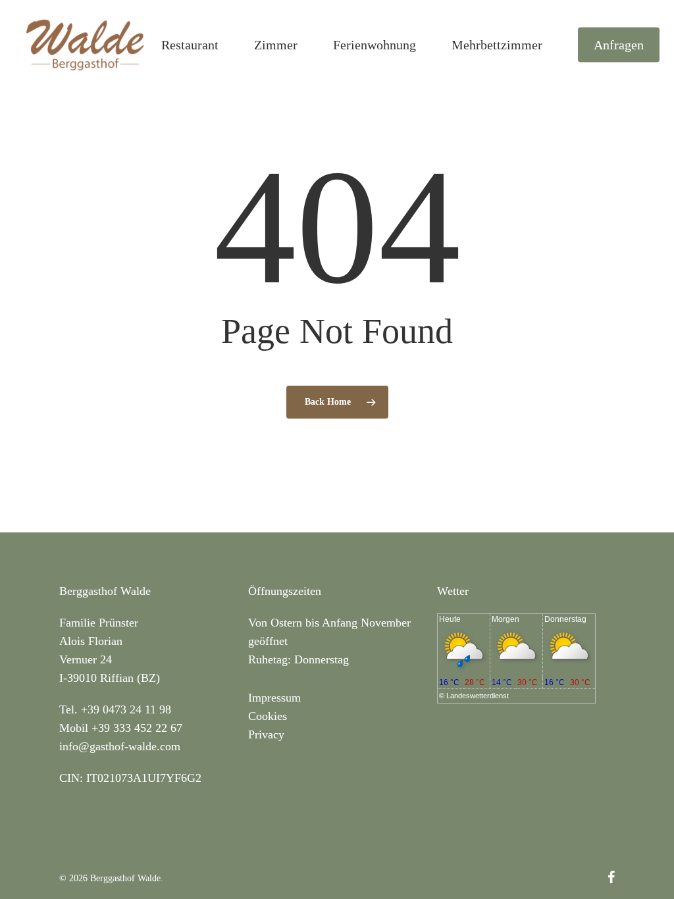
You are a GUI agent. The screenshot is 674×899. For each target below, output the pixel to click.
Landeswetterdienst (477, 696)
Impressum (274, 697)
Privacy (266, 734)
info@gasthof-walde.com (119, 746)
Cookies (267, 716)
